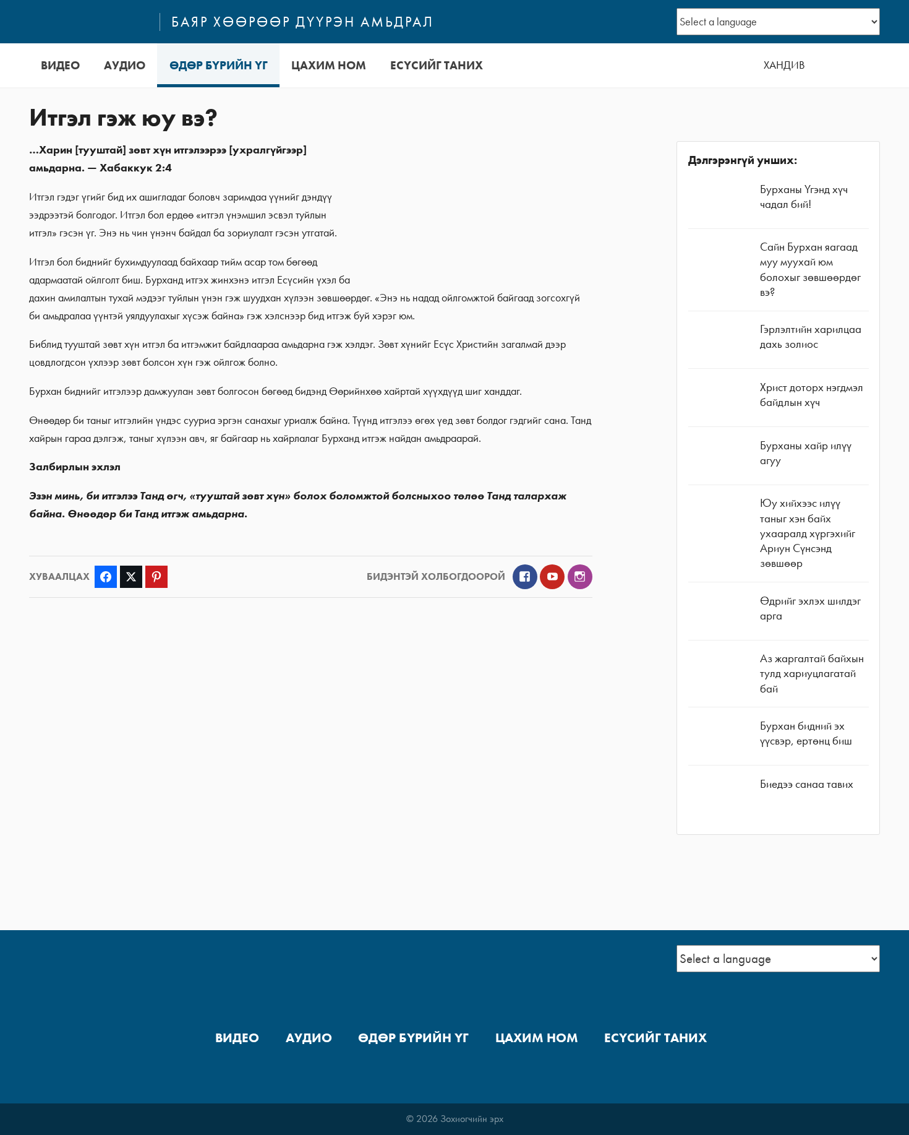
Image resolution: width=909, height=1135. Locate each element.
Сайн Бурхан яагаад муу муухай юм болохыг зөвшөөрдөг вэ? (810, 269)
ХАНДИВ (784, 65)
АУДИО (124, 65)
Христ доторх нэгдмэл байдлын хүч (811, 394)
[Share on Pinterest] (156, 577)
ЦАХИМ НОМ (328, 65)
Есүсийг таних (436, 65)
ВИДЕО (60, 65)
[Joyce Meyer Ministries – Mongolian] (89, 22)
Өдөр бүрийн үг (218, 65)
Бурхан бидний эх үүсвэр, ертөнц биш (806, 733)
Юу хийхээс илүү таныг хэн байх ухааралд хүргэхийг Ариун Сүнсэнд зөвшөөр (807, 533)
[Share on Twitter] (131, 577)
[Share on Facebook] (106, 577)
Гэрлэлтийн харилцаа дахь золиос (810, 336)
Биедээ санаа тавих (806, 784)
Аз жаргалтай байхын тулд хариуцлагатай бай (812, 673)
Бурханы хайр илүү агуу (805, 453)
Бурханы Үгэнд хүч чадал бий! (804, 196)
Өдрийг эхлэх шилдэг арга (810, 608)
